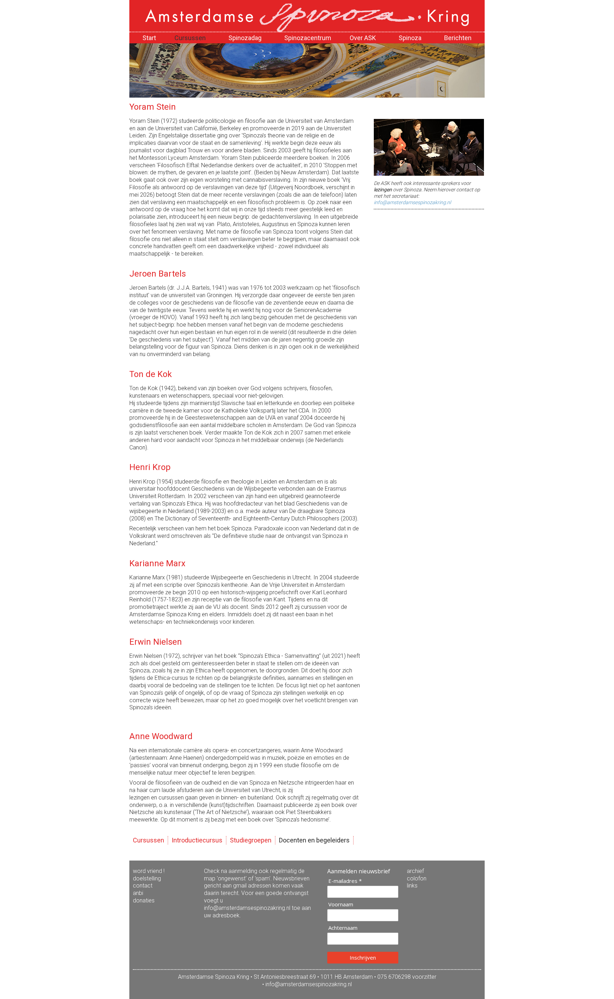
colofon (416, 878)
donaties (144, 900)
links (412, 885)
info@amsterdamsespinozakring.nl (412, 202)
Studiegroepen (250, 840)
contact (142, 885)
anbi (138, 893)
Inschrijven (363, 957)
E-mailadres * (345, 881)
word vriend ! (149, 871)
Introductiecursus (197, 840)
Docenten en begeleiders (314, 840)
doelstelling (147, 878)
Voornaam (340, 904)
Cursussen (148, 840)
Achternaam (342, 927)
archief (415, 871)
